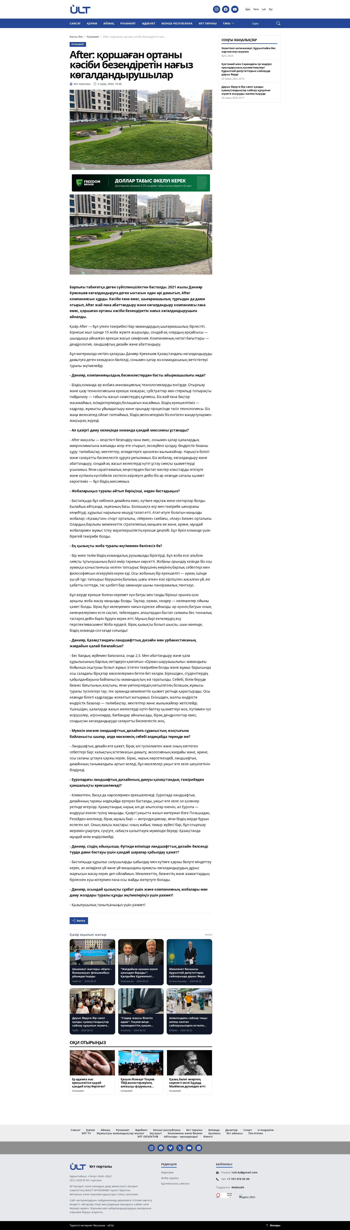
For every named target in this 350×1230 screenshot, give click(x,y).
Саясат (75, 23)
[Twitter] (179, 1147)
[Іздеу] (278, 23)
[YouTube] (234, 9)
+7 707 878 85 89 (238, 1179)
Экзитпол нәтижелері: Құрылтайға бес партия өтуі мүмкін (248, 49)
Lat (264, 9)
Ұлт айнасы (234, 1133)
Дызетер (231, 1130)
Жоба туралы (170, 1178)
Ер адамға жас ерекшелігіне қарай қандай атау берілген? (88, 1083)
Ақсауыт (156, 1133)
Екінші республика (177, 23)
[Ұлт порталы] (80, 9)
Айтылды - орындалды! (181, 1136)
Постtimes (255, 1133)
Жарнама (167, 1172)
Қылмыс (214, 1133)
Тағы (227, 23)
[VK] (170, 1147)
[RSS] (198, 1147)
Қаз (248, 9)
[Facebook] (225, 9)
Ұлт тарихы (208, 23)
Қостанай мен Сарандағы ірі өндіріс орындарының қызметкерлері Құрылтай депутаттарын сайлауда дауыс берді (246, 69)
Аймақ (108, 23)
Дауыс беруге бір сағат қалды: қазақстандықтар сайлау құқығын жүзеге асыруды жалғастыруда (245, 90)
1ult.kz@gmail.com (244, 1172)
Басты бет (76, 36)
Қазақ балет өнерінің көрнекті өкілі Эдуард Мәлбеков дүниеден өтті (187, 1083)
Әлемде (214, 1130)
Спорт (247, 1130)
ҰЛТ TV (86, 1133)
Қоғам (92, 23)
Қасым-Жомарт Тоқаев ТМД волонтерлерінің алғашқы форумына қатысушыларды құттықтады (137, 1086)
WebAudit (238, 1187)
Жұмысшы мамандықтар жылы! (120, 1133)
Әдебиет (148, 23)
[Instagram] (216, 9)
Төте (256, 9)
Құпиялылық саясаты (175, 1183)
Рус (271, 9)
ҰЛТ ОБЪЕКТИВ (147, 1136)
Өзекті (208, 1136)
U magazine (266, 1130)
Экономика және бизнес (185, 1133)
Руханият (128, 23)
